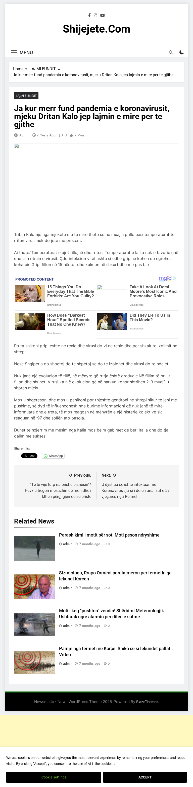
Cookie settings (53, 777)
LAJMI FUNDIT (26, 95)
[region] (96, 767)
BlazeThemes (147, 701)
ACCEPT (145, 777)
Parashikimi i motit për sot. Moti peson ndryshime (109, 535)
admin (24, 135)
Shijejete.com (96, 29)
